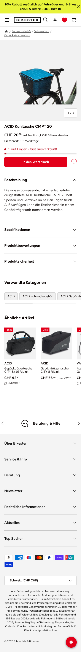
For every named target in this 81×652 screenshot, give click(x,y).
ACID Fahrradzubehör (37, 296)
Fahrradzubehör (21, 31)
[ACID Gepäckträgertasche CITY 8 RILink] (57, 344)
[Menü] (7, 20)
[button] (64, 20)
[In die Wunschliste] (72, 162)
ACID (11, 296)
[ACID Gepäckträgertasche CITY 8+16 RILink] (20, 344)
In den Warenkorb (36, 162)
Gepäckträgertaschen (17, 35)
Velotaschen (41, 31)
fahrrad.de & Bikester (26, 641)
